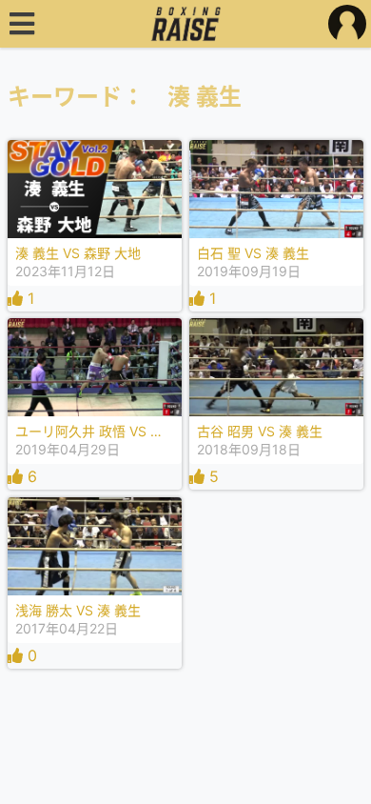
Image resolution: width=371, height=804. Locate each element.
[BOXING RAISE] (186, 24)
